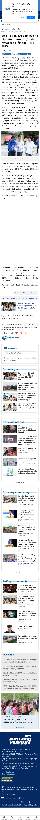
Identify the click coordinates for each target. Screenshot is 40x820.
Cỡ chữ (20, 819)
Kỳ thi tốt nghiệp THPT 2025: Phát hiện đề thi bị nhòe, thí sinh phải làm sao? (27, 407)
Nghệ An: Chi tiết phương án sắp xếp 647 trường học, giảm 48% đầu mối (27, 528)
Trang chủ (4, 819)
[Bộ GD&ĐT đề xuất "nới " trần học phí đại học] (20, 704)
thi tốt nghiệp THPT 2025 (25, 316)
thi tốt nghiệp (10, 316)
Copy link (12, 819)
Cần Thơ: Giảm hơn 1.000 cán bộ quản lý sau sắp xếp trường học (20, 674)
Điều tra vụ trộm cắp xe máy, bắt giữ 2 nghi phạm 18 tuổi (27, 450)
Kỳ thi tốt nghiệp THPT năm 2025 (24, 298)
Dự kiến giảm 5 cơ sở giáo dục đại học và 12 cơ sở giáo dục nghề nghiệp (26, 499)
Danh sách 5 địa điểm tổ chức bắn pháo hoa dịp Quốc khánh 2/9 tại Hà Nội (27, 614)
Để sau (22, 17)
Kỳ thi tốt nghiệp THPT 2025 (11, 319)
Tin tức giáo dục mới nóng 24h (12, 717)
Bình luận (28, 819)
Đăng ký (30, 17)
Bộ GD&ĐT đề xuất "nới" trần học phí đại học (19, 720)
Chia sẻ (36, 819)
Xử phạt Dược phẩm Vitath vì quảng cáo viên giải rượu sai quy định (27, 471)
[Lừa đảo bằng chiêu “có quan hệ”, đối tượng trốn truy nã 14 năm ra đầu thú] (10, 429)
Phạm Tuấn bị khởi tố (26, 626)
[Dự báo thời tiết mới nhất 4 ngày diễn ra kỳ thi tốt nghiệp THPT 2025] (8, 306)
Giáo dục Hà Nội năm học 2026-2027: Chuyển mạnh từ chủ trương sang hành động (26, 514)
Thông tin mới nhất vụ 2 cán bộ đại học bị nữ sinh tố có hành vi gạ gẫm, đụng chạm (27, 386)
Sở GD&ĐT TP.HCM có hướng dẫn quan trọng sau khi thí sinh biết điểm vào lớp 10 (27, 397)
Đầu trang (25, 802)
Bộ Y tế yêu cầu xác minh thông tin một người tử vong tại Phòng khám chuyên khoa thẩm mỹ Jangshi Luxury (27, 440)
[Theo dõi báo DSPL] (20, 54)
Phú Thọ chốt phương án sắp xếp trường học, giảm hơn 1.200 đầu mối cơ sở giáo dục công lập (27, 558)
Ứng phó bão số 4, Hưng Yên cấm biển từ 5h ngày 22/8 (27, 638)
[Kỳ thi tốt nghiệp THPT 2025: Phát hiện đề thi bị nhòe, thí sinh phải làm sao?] (10, 407)
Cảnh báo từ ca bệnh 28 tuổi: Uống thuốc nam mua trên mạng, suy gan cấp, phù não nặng (27, 462)
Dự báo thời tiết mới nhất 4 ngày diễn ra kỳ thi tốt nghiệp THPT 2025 (27, 306)
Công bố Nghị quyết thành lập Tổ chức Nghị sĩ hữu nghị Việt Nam (27, 587)
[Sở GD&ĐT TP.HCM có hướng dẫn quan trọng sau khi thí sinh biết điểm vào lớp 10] (10, 397)
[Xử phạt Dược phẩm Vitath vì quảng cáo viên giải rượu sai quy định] (10, 472)
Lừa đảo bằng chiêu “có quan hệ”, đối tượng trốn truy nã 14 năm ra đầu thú (27, 429)
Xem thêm (19, 483)
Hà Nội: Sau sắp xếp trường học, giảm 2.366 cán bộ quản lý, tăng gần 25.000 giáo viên (27, 543)
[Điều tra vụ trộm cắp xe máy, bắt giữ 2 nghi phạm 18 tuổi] (10, 451)
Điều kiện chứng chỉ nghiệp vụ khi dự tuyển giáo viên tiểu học (20, 680)
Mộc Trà (7, 51)
